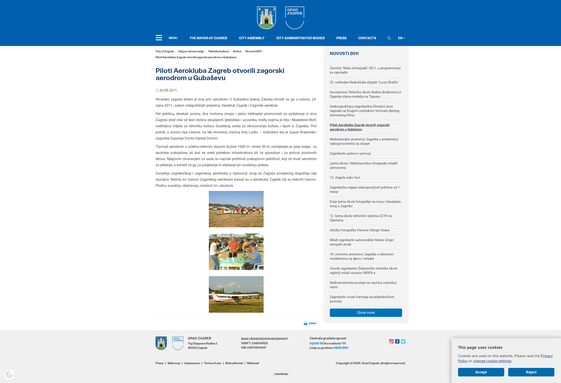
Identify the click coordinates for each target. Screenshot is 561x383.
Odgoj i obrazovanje (191, 51)
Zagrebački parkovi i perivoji (350, 153)
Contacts (367, 38)
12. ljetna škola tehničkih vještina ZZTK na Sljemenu (361, 218)
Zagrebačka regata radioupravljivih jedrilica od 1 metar (365, 189)
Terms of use (212, 363)
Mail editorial (234, 363)
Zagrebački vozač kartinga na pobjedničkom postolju (362, 299)
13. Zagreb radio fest (345, 178)
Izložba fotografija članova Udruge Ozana (359, 230)
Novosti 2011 (253, 51)
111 (344, 343)
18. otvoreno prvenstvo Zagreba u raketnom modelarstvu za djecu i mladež (362, 256)
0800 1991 (341, 347)
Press (341, 38)
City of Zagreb (165, 51)
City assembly (252, 38)
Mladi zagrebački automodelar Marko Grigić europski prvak (362, 242)
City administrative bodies (300, 38)
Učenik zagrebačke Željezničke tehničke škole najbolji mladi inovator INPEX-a (363, 271)
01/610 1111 (317, 343)
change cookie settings (492, 360)
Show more (366, 313)
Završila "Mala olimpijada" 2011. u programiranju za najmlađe (365, 70)
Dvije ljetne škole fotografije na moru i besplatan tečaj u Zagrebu (365, 204)
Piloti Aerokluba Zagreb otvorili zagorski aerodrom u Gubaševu (360, 127)
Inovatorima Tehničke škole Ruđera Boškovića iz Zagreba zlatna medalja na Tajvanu (365, 94)
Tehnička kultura (218, 51)
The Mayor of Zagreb (208, 38)
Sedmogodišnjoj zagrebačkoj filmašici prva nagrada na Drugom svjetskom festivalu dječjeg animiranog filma (364, 110)
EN (400, 38)
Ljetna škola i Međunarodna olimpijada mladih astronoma (364, 165)
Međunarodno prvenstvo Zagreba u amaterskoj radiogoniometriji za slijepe (364, 141)
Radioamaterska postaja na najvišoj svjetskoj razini (363, 285)
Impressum (192, 363)
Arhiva (237, 51)
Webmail (253, 363)
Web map (173, 363)
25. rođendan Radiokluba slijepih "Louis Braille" (364, 82)
